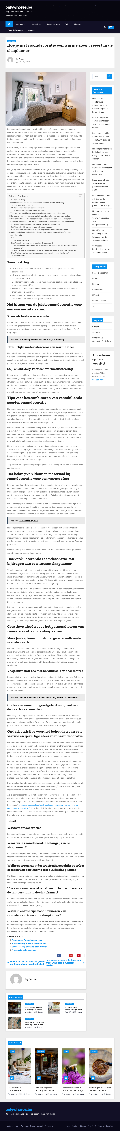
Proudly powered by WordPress (17, 1126)
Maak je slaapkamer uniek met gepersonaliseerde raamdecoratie (37, 224)
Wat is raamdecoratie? (22, 240)
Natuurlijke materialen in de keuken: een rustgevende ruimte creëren (100, 1091)
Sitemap (96, 332)
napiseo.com (98, 380)
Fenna (21, 59)
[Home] (9, 24)
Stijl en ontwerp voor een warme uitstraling (29, 210)
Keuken (95, 284)
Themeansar (49, 1126)
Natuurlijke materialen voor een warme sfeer (30, 208)
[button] (105, 27)
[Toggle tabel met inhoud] (79, 196)
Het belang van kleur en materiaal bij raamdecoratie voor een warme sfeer (40, 216)
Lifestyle (78, 24)
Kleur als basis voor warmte (23, 205)
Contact (31, 30)
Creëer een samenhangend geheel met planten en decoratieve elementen (41, 229)
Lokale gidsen (36, 24)
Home (68, 1126)
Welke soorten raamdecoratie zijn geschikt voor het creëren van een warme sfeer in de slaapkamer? (45, 247)
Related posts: (19, 255)
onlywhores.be (19, 7)
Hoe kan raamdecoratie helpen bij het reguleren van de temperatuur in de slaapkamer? (45, 250)
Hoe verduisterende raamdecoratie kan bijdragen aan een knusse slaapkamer (41, 219)
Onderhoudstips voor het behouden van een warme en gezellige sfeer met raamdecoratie (40, 233)
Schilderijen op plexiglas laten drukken (29, 947)
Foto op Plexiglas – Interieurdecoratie (29, 943)
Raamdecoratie (53, 24)
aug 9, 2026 (30, 1027)
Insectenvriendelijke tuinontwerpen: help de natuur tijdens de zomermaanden (72, 1091)
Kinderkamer (98, 289)
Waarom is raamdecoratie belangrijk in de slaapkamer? (33, 243)
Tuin (67, 24)
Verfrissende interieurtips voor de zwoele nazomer (73, 1009)
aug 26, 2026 (70, 1094)
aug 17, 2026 (70, 1012)
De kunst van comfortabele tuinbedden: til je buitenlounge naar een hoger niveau (102, 105)
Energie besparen (15, 30)
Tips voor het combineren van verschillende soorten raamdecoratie (37, 213)
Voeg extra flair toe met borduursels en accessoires (33, 227)
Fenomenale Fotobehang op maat (27, 940)
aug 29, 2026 (31, 1012)
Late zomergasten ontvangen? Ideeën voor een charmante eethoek (45, 1091)
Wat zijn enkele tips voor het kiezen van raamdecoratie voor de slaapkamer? (41, 253)
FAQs (12, 238)
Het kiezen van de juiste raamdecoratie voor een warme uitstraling (37, 203)
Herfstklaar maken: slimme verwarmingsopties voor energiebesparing (100, 218)
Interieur (20, 24)
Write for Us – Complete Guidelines (101, 1126)
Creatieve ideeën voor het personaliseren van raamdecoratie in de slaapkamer (42, 222)
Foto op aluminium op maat (24, 950)
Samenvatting (19, 200)
